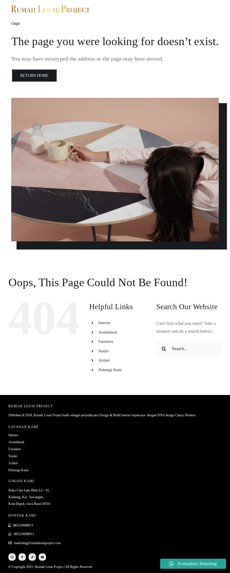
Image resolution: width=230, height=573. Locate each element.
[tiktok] (32, 557)
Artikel (104, 360)
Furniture (105, 341)
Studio (103, 351)
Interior (104, 323)
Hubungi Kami (110, 370)
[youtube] (42, 557)
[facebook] (22, 557)
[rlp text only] (50, 5)
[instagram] (12, 557)
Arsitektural (107, 332)
